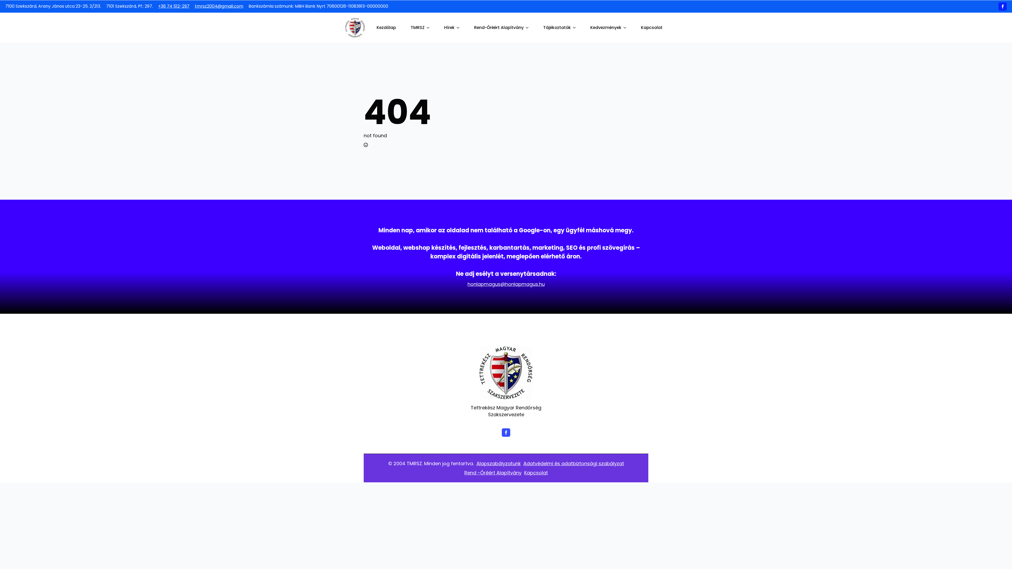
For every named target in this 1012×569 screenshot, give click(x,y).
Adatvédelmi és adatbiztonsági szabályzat (573, 463)
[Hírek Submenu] (459, 27)
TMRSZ (418, 27)
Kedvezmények (605, 27)
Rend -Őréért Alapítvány (493, 472)
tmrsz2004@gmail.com (219, 6)
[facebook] (1003, 6)
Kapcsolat (652, 27)
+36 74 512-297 (173, 6)
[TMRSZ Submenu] (429, 27)
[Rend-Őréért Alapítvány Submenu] (528, 27)
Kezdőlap (386, 27)
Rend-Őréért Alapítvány (499, 27)
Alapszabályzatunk (498, 463)
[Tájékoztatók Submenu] (575, 27)
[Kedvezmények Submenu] (625, 27)
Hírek (449, 27)
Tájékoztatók (557, 27)
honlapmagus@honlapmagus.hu (506, 284)
